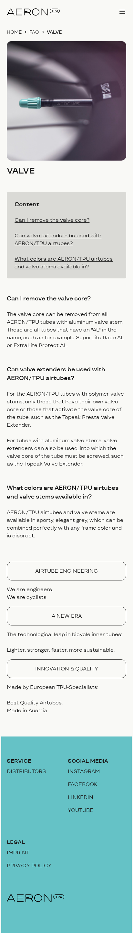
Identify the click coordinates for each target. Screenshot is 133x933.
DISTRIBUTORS (26, 771)
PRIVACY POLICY (29, 865)
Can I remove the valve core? (52, 220)
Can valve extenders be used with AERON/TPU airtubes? (58, 239)
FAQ (34, 32)
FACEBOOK (82, 784)
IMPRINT (18, 852)
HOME (14, 32)
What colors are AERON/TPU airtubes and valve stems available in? (64, 262)
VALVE (54, 32)
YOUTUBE (80, 810)
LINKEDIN (80, 797)
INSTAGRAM (84, 771)
